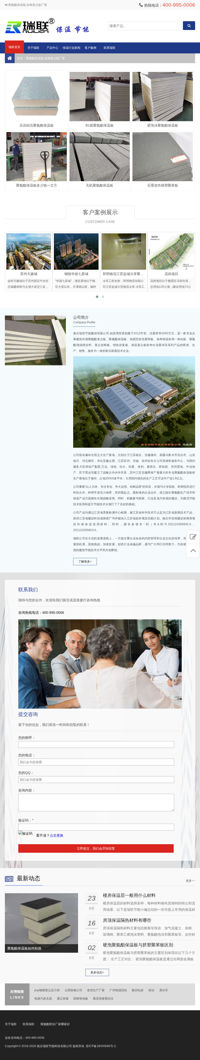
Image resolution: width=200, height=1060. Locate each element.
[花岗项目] (123, 251)
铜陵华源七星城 (29, 274)
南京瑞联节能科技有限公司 (53, 26)
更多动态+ (97, 972)
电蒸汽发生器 (43, 998)
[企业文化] (35, 340)
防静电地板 (80, 998)
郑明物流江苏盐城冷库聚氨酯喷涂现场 (84, 274)
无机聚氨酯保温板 (99, 185)
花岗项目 (124, 274)
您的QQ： (26, 773)
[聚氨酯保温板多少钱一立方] (36, 156)
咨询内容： (26, 790)
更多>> (190, 880)
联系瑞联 (109, 48)
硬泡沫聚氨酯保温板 (162, 125)
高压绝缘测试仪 (103, 998)
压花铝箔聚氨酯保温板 (37, 125)
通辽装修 (63, 998)
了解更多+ (85, 561)
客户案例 (90, 48)
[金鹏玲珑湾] (171, 251)
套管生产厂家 (96, 990)
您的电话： (26, 755)
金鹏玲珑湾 (171, 274)
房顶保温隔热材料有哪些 (127, 920)
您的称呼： (26, 738)
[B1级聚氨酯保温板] (100, 96)
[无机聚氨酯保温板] (100, 156)
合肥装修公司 (73, 990)
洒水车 (163, 990)
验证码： (25, 820)
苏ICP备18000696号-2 (101, 1046)
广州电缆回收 (118, 990)
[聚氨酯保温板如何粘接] (41, 923)
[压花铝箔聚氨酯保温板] (36, 96)
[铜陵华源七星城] (28, 251)
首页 (20, 58)
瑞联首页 (14, 47)
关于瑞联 (33, 48)
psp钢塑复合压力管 (47, 990)
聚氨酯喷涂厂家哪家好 (55, 1024)
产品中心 (52, 48)
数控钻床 (138, 990)
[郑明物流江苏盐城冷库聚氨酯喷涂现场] (76, 251)
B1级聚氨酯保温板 (100, 125)
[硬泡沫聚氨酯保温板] (162, 96)
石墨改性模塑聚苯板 (162, 185)
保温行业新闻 (71, 48)
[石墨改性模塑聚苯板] (162, 156)
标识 (151, 990)
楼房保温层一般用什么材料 (129, 895)
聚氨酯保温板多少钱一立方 (36, 185)
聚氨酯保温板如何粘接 (24, 948)
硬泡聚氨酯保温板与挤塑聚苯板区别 (138, 944)
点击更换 (56, 835)
